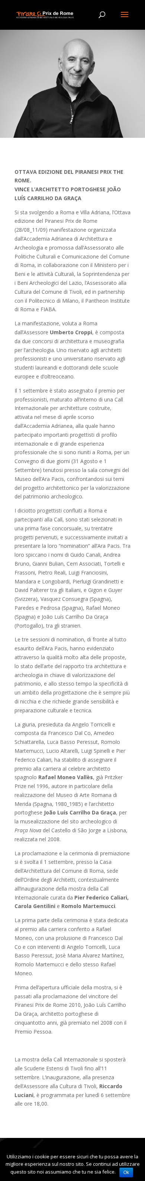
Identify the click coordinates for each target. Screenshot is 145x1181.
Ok (126, 1172)
